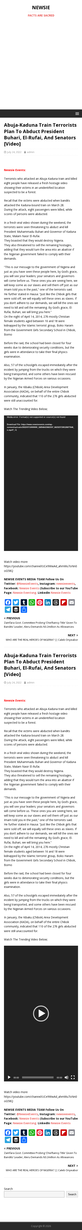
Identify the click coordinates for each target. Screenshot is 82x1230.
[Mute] (66, 1077)
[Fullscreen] (73, 1077)
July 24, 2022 (14, 152)
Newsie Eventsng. (25, 593)
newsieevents (65, 583)
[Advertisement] (41, 66)
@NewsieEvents (27, 583)
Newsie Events (29, 588)
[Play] (9, 1077)
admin (30, 152)
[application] (41, 483)
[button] (41, 1014)
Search (8, 1189)
